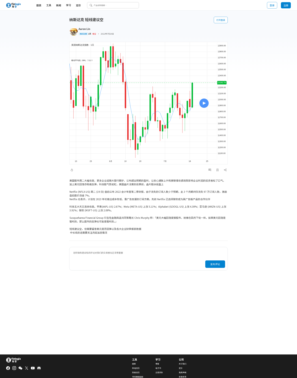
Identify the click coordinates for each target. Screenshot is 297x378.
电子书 (158, 368)
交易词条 (159, 372)
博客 (157, 364)
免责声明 (182, 372)
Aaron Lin (84, 29)
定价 (78, 5)
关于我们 (182, 364)
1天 (89, 34)
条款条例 (182, 377)
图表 (38, 5)
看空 (94, 33)
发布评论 (215, 264)
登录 (272, 5)
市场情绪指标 (137, 377)
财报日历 (136, 372)
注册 (285, 5)
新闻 (58, 5)
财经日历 (136, 368)
